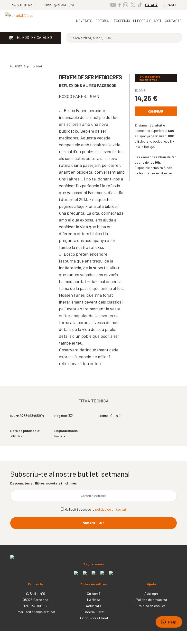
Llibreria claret (147, 21)
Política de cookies (152, 606)
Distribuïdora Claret (93, 618)
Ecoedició (122, 21)
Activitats (93, 606)
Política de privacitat (151, 600)
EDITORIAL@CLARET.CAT (57, 5)
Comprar (155, 111)
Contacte (173, 21)
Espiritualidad (33, 66)
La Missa (93, 600)
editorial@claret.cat (41, 612)
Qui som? (93, 593)
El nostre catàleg (34, 37)
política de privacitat (110, 509)
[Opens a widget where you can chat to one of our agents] (168, 622)
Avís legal (151, 593)
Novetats (84, 21)
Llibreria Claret (94, 612)
